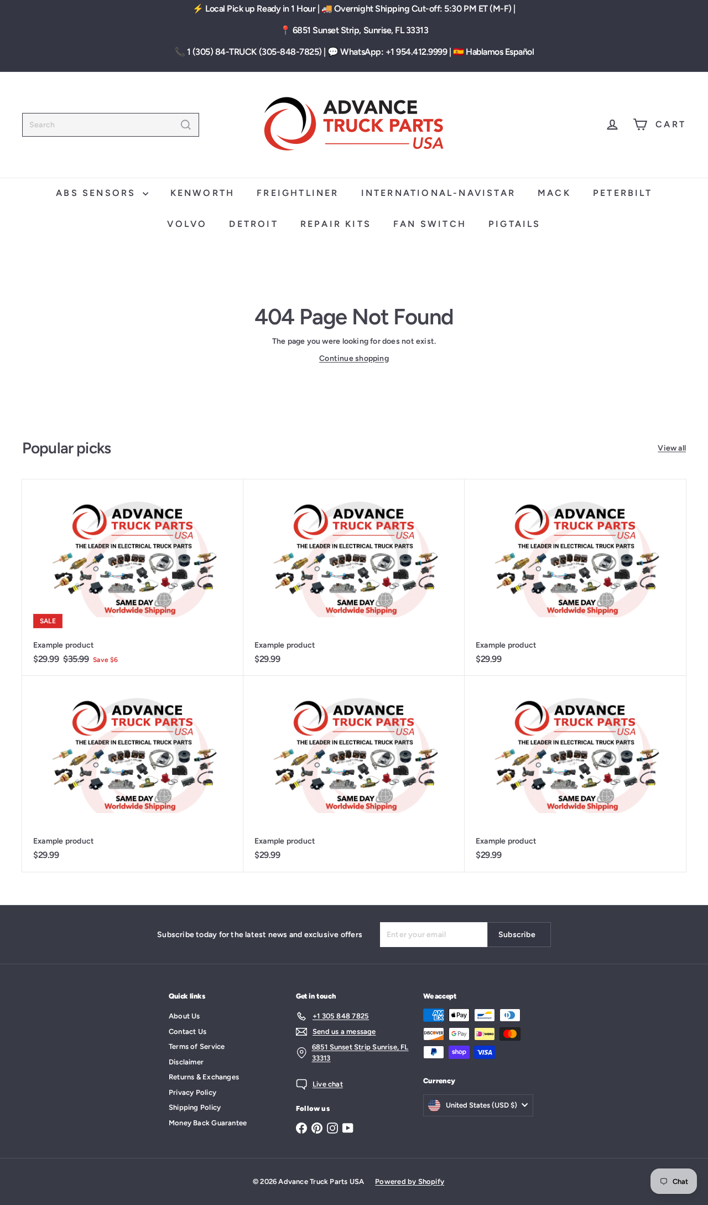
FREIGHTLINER (298, 193)
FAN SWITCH (429, 224)
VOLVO (187, 224)
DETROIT (253, 224)
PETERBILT (622, 193)
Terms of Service (197, 1046)
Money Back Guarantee (208, 1123)
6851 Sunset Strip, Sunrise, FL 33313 (361, 30)
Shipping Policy (195, 1107)
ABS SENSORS (97, 193)
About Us (184, 1016)
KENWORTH (202, 193)
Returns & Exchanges (204, 1077)
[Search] (186, 125)
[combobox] (110, 125)
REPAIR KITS (335, 224)
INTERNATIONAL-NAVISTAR (438, 193)
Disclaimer (186, 1062)
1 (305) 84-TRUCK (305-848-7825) (254, 51)
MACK (554, 193)
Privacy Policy (192, 1092)
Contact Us (187, 1031)
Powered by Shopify (409, 1181)
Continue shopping (354, 358)
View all (672, 448)
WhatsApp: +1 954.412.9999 (393, 51)
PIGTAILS (514, 224)
